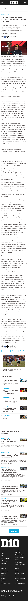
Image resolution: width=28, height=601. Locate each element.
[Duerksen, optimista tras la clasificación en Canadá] (23, 486)
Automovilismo (5, 14)
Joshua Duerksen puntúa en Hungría (10, 417)
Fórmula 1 (14, 351)
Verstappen (6, 351)
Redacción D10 (15, 384)
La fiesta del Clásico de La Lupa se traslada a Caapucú (12, 370)
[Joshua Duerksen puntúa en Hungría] (23, 417)
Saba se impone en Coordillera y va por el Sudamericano (11, 399)
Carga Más (14, 531)
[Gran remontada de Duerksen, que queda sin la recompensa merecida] (23, 468)
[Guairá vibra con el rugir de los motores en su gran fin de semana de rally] (23, 453)
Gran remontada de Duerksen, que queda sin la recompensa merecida (9, 470)
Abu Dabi (22, 351)
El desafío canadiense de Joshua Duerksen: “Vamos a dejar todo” (9, 501)
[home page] (14, 2)
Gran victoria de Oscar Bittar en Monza (10, 390)
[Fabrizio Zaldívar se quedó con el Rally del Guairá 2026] (23, 439)
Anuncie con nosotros (18, 551)
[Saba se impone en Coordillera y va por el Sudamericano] (23, 398)
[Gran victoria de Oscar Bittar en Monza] (23, 390)
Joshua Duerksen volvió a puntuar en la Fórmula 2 (9, 409)
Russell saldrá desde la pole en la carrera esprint (10, 381)
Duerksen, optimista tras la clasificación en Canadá (9, 487)
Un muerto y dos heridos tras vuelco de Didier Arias (10, 517)
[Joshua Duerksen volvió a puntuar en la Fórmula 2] (23, 408)
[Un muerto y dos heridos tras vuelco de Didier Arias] (23, 516)
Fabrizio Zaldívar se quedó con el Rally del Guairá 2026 (9, 441)
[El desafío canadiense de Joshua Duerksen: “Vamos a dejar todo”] (23, 500)
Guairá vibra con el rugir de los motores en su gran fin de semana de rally (9, 455)
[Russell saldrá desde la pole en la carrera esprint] (23, 380)
